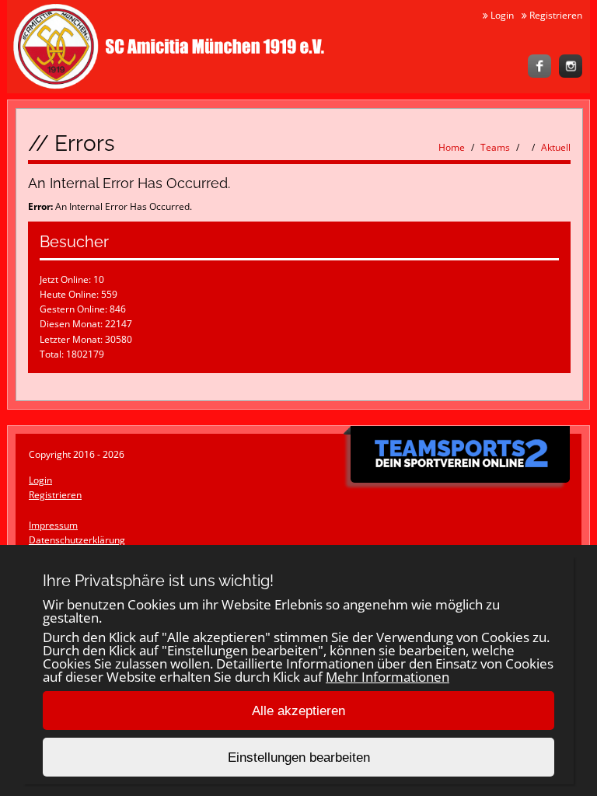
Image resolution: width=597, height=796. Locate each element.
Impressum (53, 525)
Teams (495, 147)
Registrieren (554, 15)
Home (451, 147)
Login (501, 15)
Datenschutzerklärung (77, 539)
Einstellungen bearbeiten (299, 757)
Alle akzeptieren (298, 710)
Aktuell (556, 147)
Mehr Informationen (387, 677)
